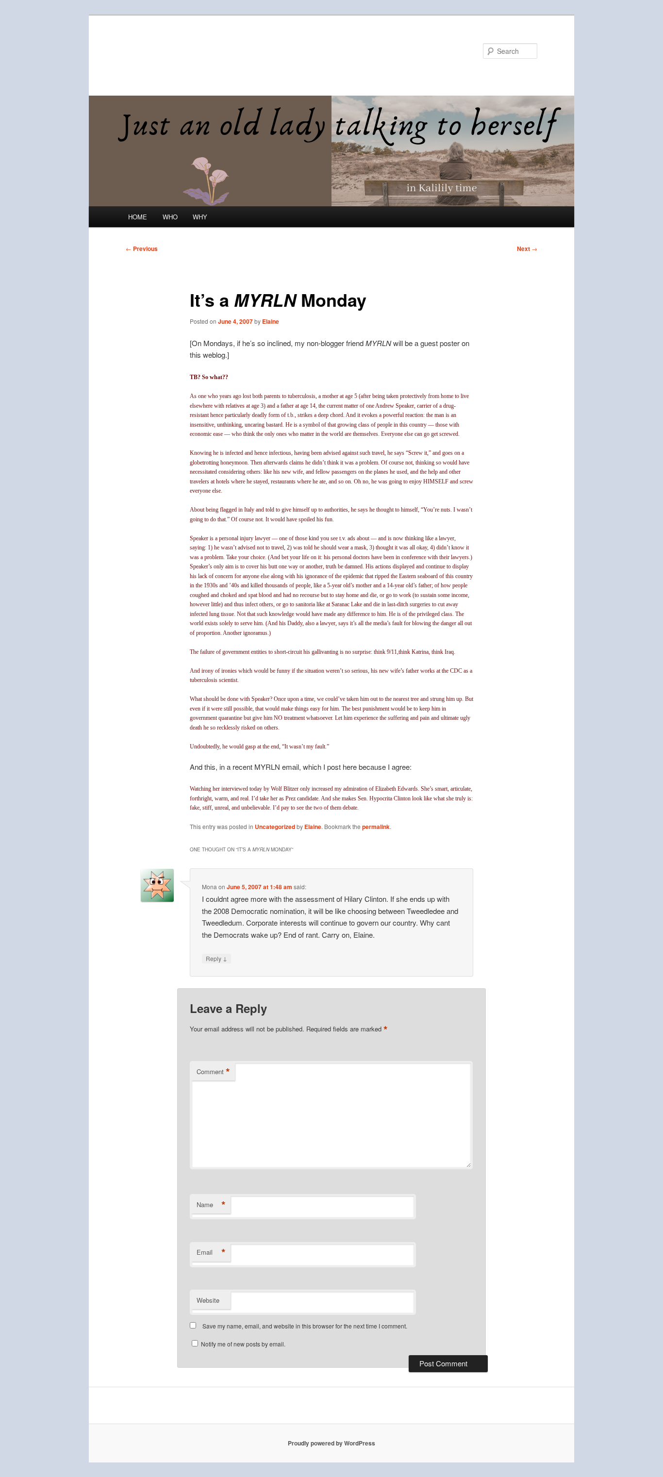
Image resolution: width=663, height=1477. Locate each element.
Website (208, 1300)
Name (211, 1204)
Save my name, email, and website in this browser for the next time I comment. (304, 1326)
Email (211, 1252)
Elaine (270, 321)
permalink (376, 826)
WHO (170, 216)
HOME (137, 216)
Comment (213, 1071)
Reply (216, 958)
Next (527, 248)
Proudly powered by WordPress (331, 1443)
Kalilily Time (168, 50)
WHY (200, 216)
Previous (142, 248)
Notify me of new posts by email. (243, 1344)
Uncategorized (275, 826)
